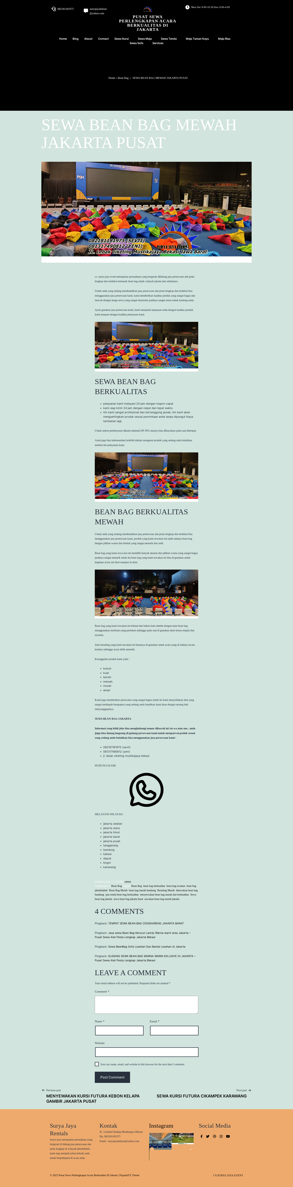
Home (112, 77)
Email (154, 1021)
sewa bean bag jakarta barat (128, 899)
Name (99, 1021)
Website (100, 1043)
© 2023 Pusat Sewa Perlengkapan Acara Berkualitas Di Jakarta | (84, 1175)
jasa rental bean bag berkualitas (122, 894)
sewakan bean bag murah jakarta (161, 899)
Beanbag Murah (166, 890)
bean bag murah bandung (142, 890)
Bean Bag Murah (118, 890)
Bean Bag (123, 77)
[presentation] (152, 1149)
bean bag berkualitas (154, 885)
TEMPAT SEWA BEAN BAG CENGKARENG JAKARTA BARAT (146, 923)
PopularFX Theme (129, 1175)
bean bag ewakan (176, 885)
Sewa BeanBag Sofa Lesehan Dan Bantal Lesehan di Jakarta (146, 946)
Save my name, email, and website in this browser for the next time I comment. (143, 1064)
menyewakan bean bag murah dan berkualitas (164, 894)
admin (127, 881)
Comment (102, 991)
